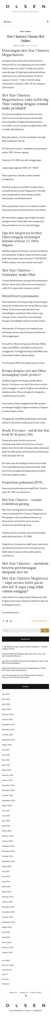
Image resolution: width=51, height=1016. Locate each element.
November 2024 (8, 790)
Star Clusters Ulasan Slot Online (25, 38)
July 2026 (6, 694)
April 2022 (6, 937)
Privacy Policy (36, 992)
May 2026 (6, 699)
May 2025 (6, 760)
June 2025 (6, 755)
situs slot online (8, 965)
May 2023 (6, 882)
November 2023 (8, 851)
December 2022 (8, 907)
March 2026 (6, 709)
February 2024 (7, 836)
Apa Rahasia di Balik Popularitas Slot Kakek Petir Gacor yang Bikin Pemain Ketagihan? (25, 662)
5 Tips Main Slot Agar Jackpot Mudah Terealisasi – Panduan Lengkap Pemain (25, 648)
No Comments (32, 45)
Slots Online (25, 31)
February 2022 (7, 947)
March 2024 (6, 831)
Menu (8, 21)
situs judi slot (7, 970)
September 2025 (8, 740)
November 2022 (8, 912)
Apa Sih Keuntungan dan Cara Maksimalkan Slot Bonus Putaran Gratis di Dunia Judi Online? (22, 676)
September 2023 (8, 861)
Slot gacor (6, 984)
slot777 (5, 974)
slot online (6, 960)
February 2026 (7, 714)
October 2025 (7, 735)
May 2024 (6, 821)
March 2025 (6, 770)
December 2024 (8, 785)
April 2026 (6, 704)
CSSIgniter (37, 1010)
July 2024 (6, 811)
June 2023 (6, 876)
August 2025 (7, 745)
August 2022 (7, 927)
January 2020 (7, 952)
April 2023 (6, 887)
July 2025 (6, 750)
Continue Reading (39, 621)
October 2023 (7, 856)
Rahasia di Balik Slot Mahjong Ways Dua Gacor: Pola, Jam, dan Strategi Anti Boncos (24, 655)
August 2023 (7, 866)
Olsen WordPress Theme (19, 1010)
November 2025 (8, 730)
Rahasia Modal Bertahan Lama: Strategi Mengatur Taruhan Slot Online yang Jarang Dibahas (24, 669)
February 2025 (7, 775)
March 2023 (6, 892)
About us (13, 992)
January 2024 (7, 841)
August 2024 (7, 806)
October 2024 (7, 795)
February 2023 (7, 897)
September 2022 (8, 922)
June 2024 (6, 816)
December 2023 (8, 846)
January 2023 (7, 902)
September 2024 (8, 800)
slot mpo (5, 979)
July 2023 (6, 871)
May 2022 (6, 932)
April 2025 (6, 765)
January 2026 (7, 719)
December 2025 (8, 724)
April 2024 (6, 826)
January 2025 (7, 780)
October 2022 (7, 917)
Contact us (23, 992)
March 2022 (6, 942)
